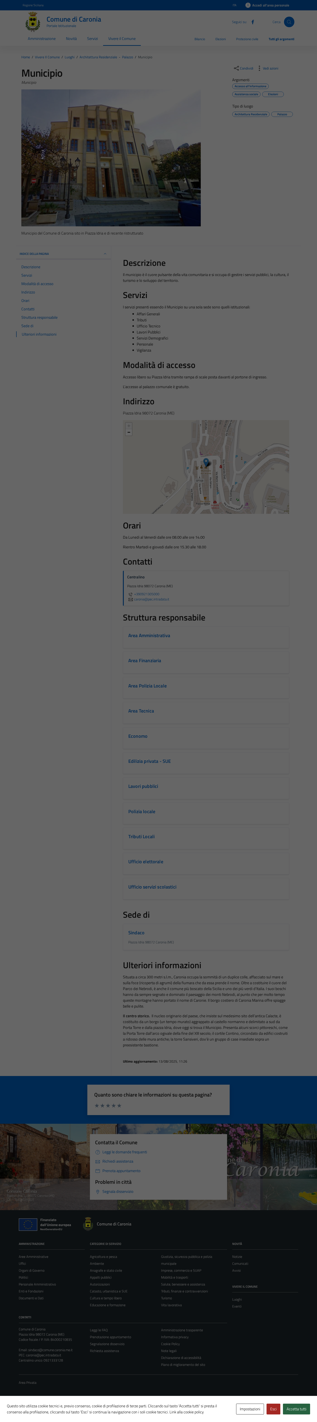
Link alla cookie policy (186, 1412)
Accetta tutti (296, 1409)
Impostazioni (250, 1409)
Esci (273, 1409)
